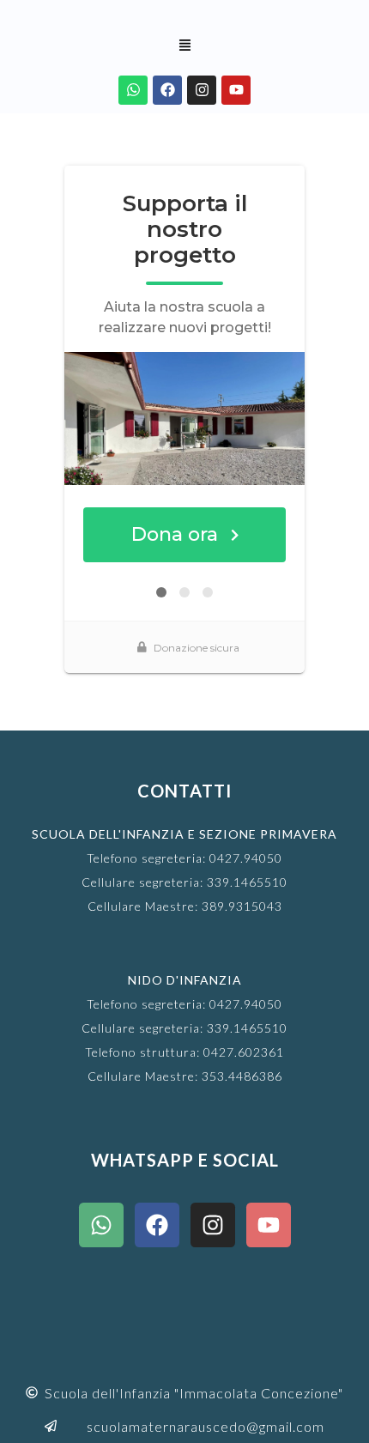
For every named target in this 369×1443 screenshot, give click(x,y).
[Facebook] (167, 90)
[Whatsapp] (133, 90)
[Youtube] (236, 90)
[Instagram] (201, 90)
